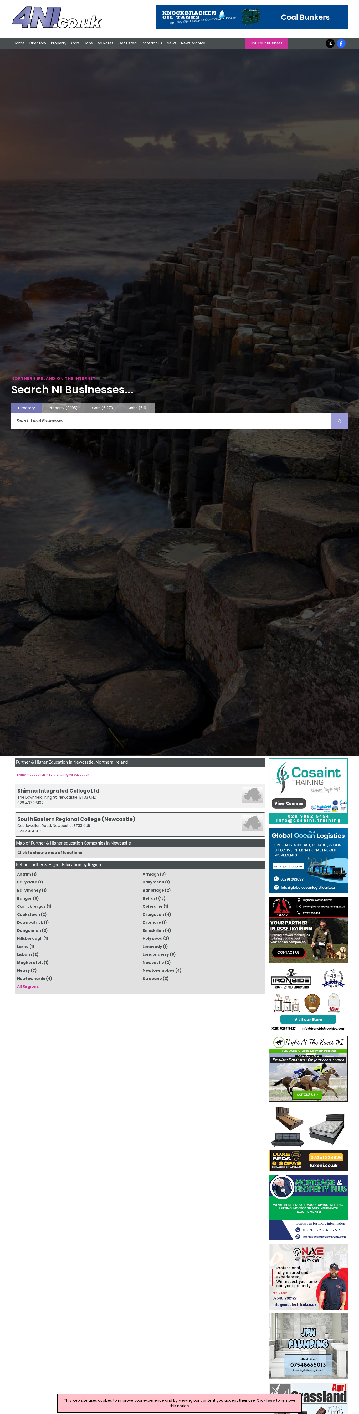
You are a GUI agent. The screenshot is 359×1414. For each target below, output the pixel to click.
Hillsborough (30, 938)
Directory (37, 43)
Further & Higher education (69, 775)
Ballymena (153, 882)
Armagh (151, 874)
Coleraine (153, 906)
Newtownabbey (159, 970)
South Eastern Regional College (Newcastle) (76, 819)
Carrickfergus (31, 906)
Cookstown (28, 914)
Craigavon (153, 914)
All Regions (28, 986)
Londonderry (156, 954)
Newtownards (31, 978)
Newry (23, 970)
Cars (75, 43)
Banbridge (153, 890)
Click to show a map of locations (49, 852)
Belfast (150, 898)
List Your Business (267, 43)
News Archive (193, 43)
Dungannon (29, 930)
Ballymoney (29, 890)
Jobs (88, 43)
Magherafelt (30, 962)
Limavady (152, 946)
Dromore (152, 922)
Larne (23, 946)
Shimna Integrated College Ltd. (59, 790)
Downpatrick (30, 922)
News (171, 43)
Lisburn (24, 954)
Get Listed (127, 43)
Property (58, 43)
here (270, 1400)
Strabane (152, 978)
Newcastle (153, 962)
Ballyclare (27, 882)
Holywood (152, 938)
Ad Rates (106, 43)
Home (19, 43)
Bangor (24, 898)
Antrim (24, 874)
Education (37, 775)
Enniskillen (153, 930)
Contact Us (151, 43)
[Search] (339, 421)
